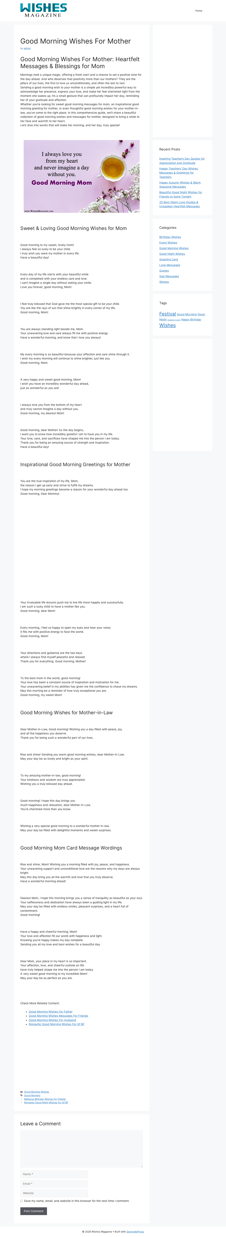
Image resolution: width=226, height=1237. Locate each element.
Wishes (164, 282)
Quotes (164, 270)
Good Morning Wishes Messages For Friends (58, 1015)
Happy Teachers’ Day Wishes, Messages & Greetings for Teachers (179, 173)
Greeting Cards (173, 320)
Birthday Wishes (170, 237)
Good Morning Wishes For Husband (52, 1020)
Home (198, 10)
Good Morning (32, 1095)
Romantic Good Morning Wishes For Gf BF (57, 1024)
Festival (167, 314)
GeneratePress (135, 1231)
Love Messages (169, 265)
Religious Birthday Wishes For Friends (45, 1099)
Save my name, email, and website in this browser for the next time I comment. (77, 1201)
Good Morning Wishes (36, 1091)
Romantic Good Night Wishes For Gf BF (46, 1102)
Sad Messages (169, 276)
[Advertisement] (81, 546)
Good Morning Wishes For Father (50, 1011)
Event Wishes (168, 242)
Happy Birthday (191, 319)
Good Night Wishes (172, 254)
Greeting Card (168, 259)
